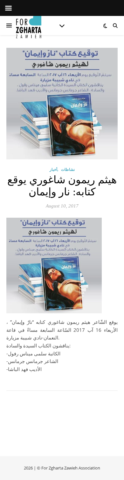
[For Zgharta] (28, 25)
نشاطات (68, 169)
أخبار (53, 169)
